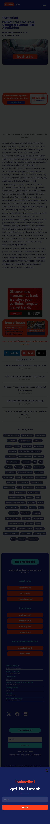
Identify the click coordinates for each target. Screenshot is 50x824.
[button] (47, 770)
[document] (25, 412)
